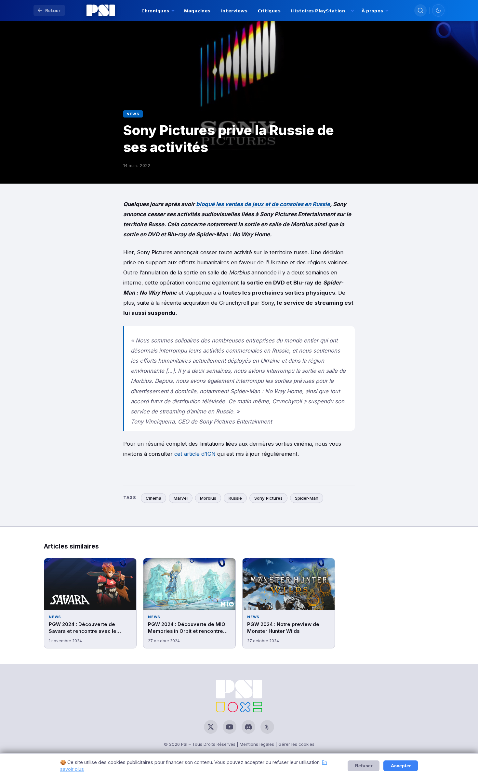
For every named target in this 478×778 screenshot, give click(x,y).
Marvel (181, 498)
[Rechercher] (420, 10)
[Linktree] (267, 727)
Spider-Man (306, 498)
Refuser (363, 765)
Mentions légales (257, 744)
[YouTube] (229, 727)
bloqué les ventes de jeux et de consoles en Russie (263, 204)
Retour (52, 10)
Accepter (401, 765)
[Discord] (248, 727)
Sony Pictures (268, 498)
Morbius (208, 498)
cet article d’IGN (195, 454)
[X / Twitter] (211, 727)
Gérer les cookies (296, 744)
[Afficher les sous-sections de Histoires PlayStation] (352, 10)
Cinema (153, 498)
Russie (235, 498)
